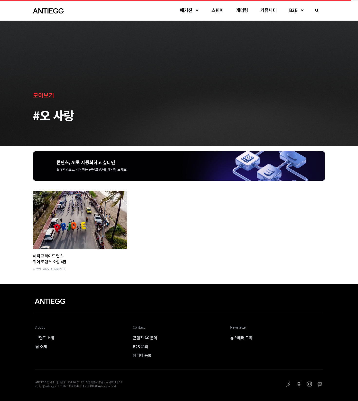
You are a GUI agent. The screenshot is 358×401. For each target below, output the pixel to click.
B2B (293, 10)
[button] (317, 10)
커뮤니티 (268, 10)
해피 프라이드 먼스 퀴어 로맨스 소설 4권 (49, 258)
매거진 (186, 10)
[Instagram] (309, 384)
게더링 (242, 10)
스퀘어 (217, 10)
